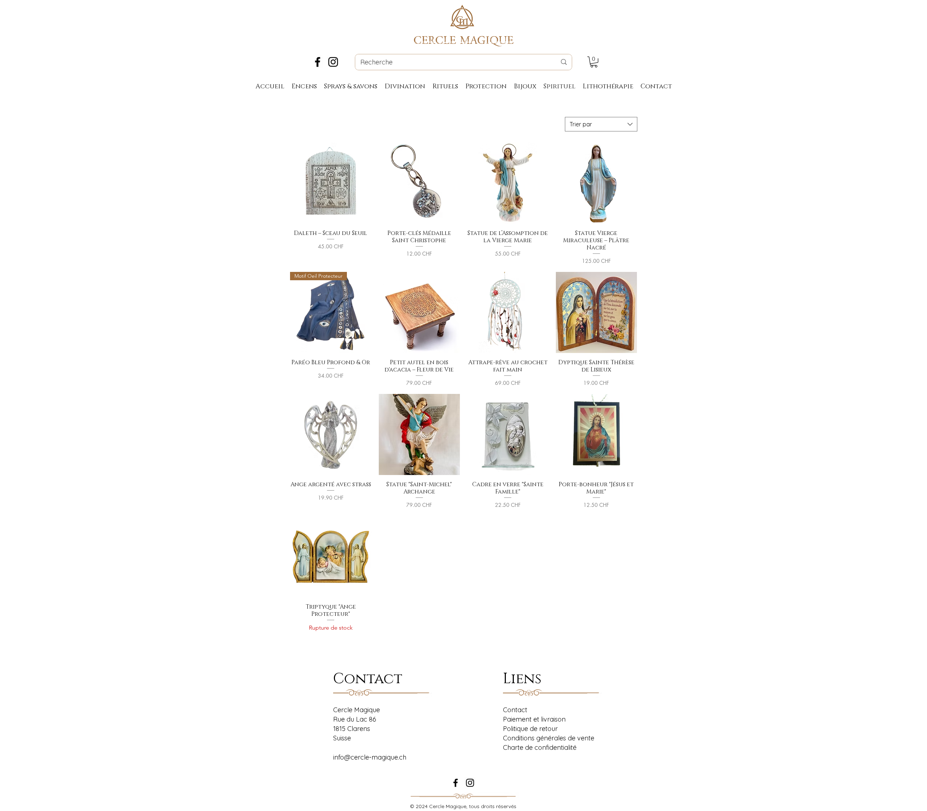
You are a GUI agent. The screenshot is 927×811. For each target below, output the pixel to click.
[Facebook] (317, 61)
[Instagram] (333, 61)
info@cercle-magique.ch (369, 757)
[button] (593, 61)
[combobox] (601, 124)
